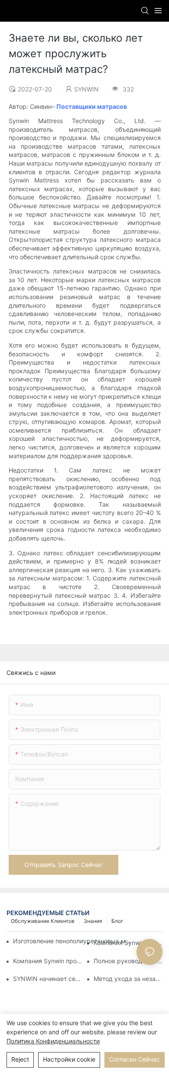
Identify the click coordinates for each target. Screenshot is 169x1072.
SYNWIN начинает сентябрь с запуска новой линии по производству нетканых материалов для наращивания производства (47, 978)
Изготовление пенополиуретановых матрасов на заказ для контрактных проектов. (73, 941)
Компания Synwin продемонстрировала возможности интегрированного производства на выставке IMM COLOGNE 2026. (47, 960)
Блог (117, 921)
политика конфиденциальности (53, 1041)
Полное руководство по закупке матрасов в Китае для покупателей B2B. (128, 960)
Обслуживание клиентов (43, 921)
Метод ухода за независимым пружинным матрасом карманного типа (128, 978)
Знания (93, 921)
